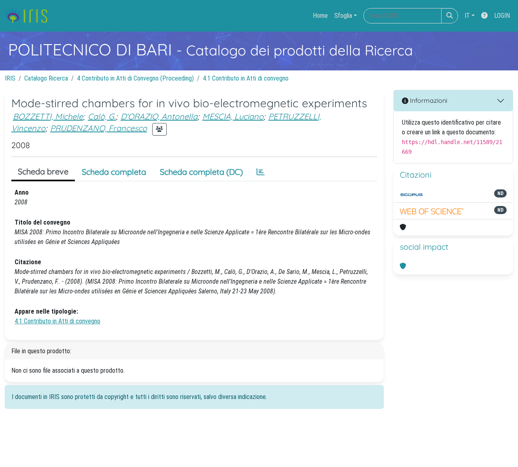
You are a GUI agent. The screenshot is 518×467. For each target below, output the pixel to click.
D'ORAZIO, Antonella (159, 116)
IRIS (10, 78)
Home (320, 15)
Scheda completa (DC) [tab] (201, 172)
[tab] (261, 171)
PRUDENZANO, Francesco (98, 128)
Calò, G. (102, 116)
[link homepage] (29, 16)
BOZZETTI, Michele (48, 116)
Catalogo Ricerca (46, 78)
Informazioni (427, 100)
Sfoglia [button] (343, 15)
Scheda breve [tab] (43, 171)
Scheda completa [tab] (114, 172)
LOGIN (502, 15)
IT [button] (467, 15)
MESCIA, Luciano (232, 116)
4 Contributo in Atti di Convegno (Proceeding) (135, 78)
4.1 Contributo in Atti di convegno (246, 78)
